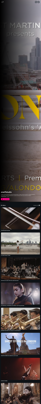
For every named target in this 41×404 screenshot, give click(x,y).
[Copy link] (38, 2)
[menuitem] (36, 190)
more (8, 196)
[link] (20, 219)
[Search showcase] (36, 2)
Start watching (6, 199)
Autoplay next (35, 205)
